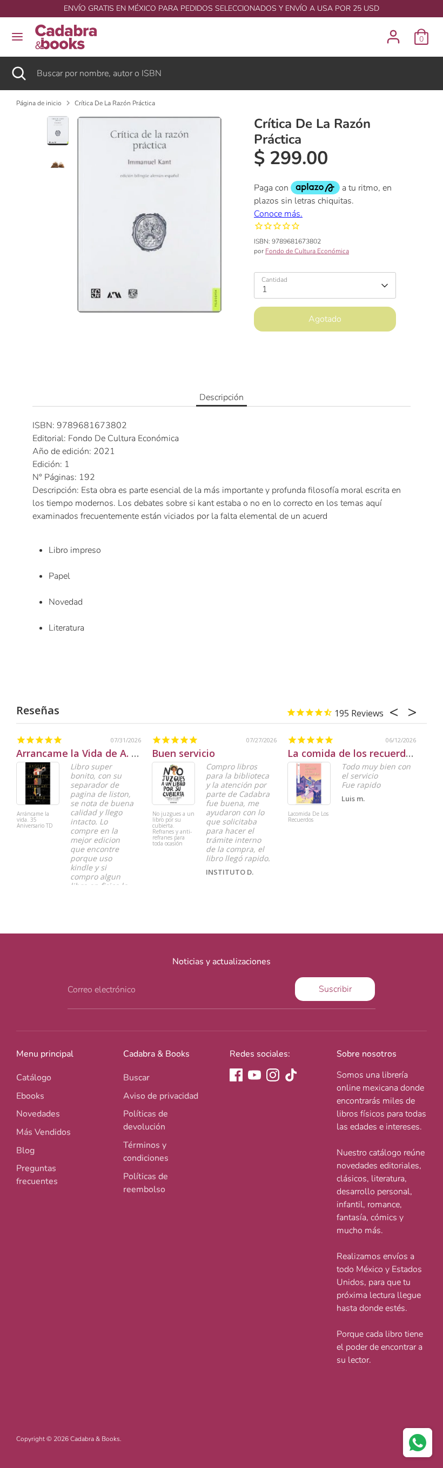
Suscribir (335, 989)
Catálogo (33, 1078)
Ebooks (30, 1096)
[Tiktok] (291, 1074)
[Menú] (17, 37)
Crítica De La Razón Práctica (115, 103)
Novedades (38, 1114)
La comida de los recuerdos (352, 753)
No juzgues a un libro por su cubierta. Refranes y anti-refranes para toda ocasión (173, 829)
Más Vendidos (43, 1132)
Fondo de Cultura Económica (307, 251)
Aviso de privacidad (160, 1096)
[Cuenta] (393, 32)
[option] (149, 218)
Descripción (221, 397)
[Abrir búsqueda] (18, 73)
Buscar (136, 1078)
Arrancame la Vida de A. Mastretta (98, 753)
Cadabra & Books (95, 1439)
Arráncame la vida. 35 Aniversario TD (35, 820)
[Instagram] (272, 1074)
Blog (25, 1150)
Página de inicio (39, 103)
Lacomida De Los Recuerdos (308, 817)
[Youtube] (254, 1074)
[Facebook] (236, 1074)
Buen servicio (183, 753)
